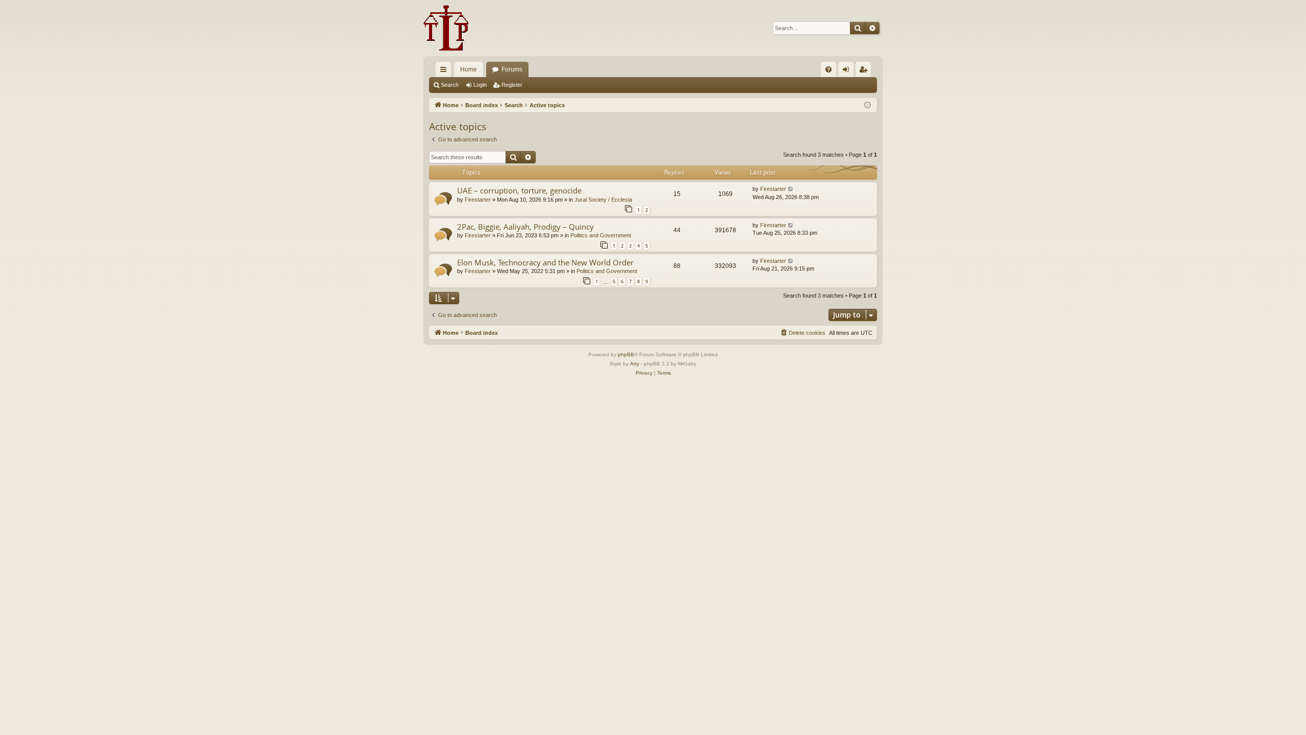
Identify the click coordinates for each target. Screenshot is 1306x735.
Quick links (445, 71)
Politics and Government (600, 235)
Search (450, 85)
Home (468, 69)
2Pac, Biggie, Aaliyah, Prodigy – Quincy (525, 227)
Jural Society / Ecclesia (603, 200)
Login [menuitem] (847, 71)
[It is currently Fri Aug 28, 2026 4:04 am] (867, 105)
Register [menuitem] (865, 71)
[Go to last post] (791, 189)
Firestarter (478, 200)
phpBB (626, 354)
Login (480, 85)
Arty (634, 363)
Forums (511, 69)
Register (511, 85)
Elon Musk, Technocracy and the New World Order (545, 262)
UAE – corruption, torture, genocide (519, 190)
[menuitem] (828, 69)
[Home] (446, 28)
